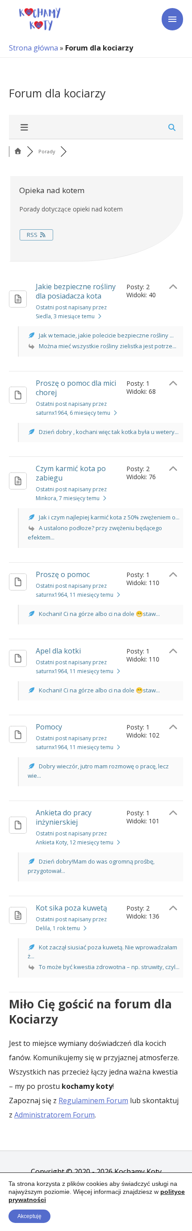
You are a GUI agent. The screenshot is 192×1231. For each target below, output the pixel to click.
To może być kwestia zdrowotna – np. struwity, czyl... (109, 967)
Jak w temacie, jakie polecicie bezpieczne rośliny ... (106, 335)
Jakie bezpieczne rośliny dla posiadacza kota (76, 291)
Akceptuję (29, 1216)
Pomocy (49, 727)
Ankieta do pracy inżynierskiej (64, 817)
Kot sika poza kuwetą (71, 908)
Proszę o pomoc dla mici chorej (76, 387)
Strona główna (33, 48)
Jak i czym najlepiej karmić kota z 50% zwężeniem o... (109, 517)
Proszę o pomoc (63, 574)
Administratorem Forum (54, 1115)
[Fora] (18, 151)
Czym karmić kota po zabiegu (71, 473)
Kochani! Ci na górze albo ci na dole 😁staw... (99, 614)
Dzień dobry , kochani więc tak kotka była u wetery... (109, 432)
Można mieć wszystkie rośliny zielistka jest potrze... (107, 346)
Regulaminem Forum (93, 1100)
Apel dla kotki (58, 651)
